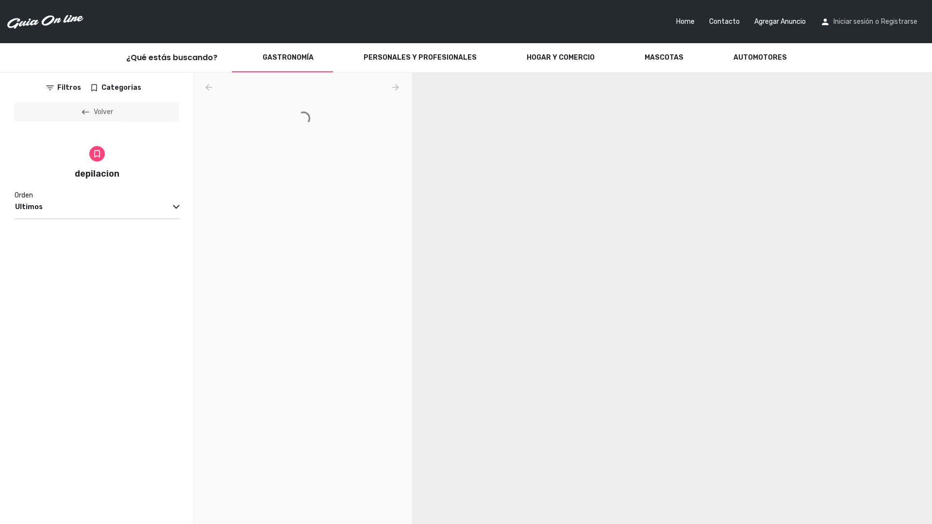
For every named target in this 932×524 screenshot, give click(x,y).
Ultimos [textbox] (29, 207)
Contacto (724, 21)
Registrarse (899, 21)
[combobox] (97, 207)
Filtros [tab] (69, 87)
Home (685, 21)
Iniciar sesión (853, 21)
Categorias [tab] (121, 87)
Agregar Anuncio (780, 21)
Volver (103, 112)
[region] (672, 298)
